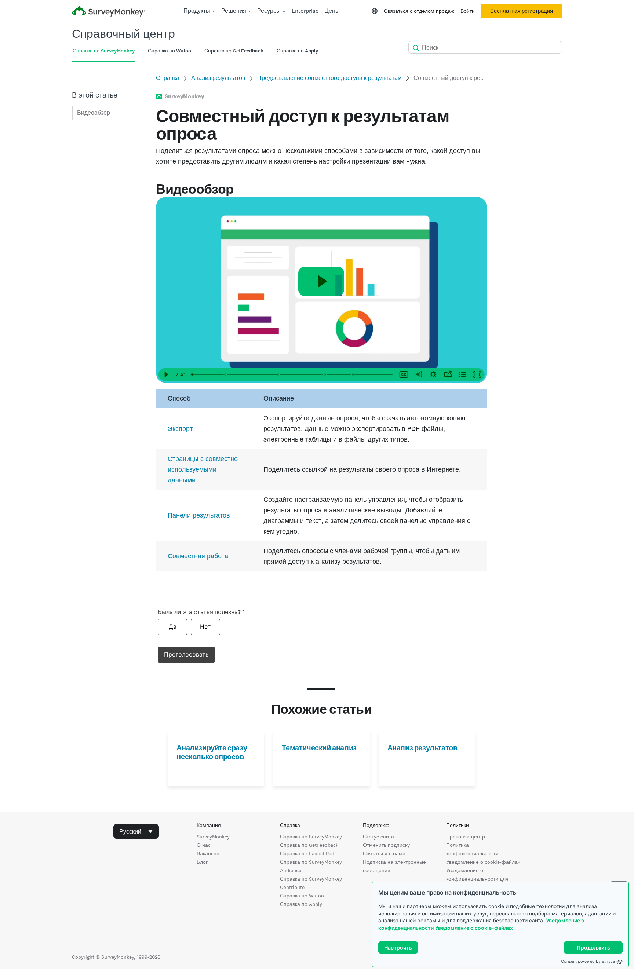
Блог (202, 862)
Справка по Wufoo (302, 895)
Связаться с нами (384, 853)
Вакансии (208, 853)
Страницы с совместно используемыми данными (203, 469)
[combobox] (136, 831)
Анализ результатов (218, 78)
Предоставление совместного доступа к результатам (329, 78)
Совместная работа (198, 556)
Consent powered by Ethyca (588, 961)
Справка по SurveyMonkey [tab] (104, 50)
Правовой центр (465, 836)
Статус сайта (378, 836)
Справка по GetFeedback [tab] (233, 50)
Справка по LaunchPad (307, 853)
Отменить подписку (386, 845)
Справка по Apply (301, 904)
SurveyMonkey (213, 836)
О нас (204, 845)
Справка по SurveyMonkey (311, 836)
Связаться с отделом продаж (419, 11)
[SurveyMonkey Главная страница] (108, 12)
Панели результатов (199, 515)
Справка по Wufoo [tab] (169, 50)
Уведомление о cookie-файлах (474, 928)
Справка (167, 78)
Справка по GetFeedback (309, 845)
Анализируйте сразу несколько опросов (211, 752)
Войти (467, 11)
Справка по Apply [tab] (297, 50)
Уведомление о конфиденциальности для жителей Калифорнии (477, 879)
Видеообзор (93, 113)
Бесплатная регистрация (521, 11)
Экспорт (180, 428)
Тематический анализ (319, 748)
